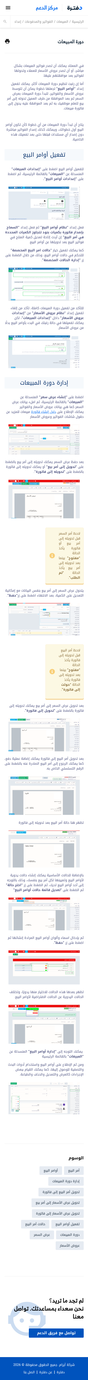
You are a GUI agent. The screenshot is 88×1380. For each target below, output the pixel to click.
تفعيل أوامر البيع (67, 1224)
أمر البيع (74, 1170)
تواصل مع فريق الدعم (56, 1332)
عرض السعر (42, 1235)
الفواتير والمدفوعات (39, 21)
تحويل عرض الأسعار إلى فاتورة (58, 1213)
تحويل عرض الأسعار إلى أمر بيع (58, 1202)
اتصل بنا (29, 1372)
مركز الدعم (47, 7)
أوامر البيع (51, 1170)
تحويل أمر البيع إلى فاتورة (61, 1192)
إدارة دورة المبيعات (66, 1181)
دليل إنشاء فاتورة (43, 412)
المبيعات (62, 21)
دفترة (61, 1372)
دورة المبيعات (70, 1235)
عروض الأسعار (70, 1245)
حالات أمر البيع (35, 1224)
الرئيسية (78, 21)
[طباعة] (7, 41)
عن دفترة (45, 1372)
